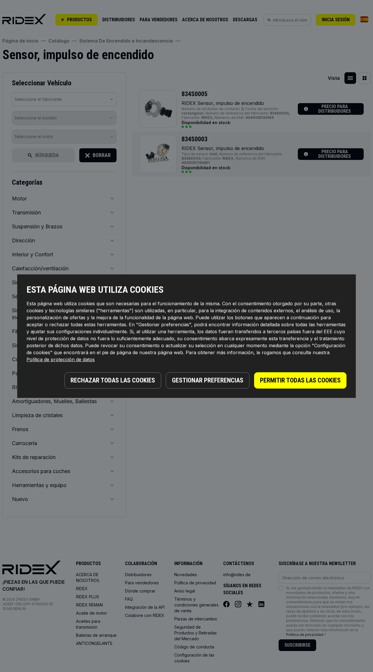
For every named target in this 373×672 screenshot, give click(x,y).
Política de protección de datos (61, 359)
